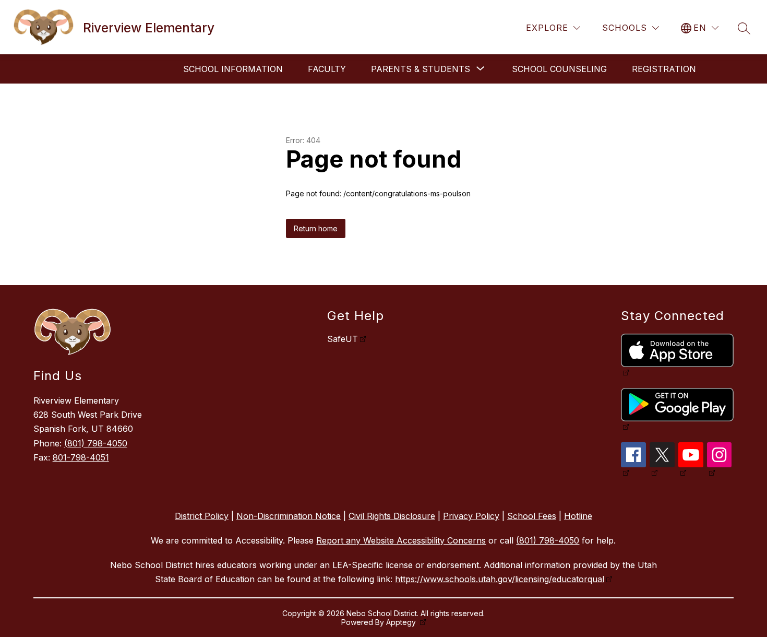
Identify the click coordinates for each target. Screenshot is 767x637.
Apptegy (402, 622)
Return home (316, 228)
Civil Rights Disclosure (392, 516)
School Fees (531, 516)
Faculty (327, 69)
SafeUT (342, 339)
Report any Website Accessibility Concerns (401, 540)
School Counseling (559, 69)
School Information (233, 69)
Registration (664, 69)
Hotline (578, 516)
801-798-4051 (81, 457)
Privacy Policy (471, 516)
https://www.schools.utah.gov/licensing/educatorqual (499, 579)
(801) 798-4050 (95, 443)
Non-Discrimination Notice (288, 516)
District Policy (202, 516)
